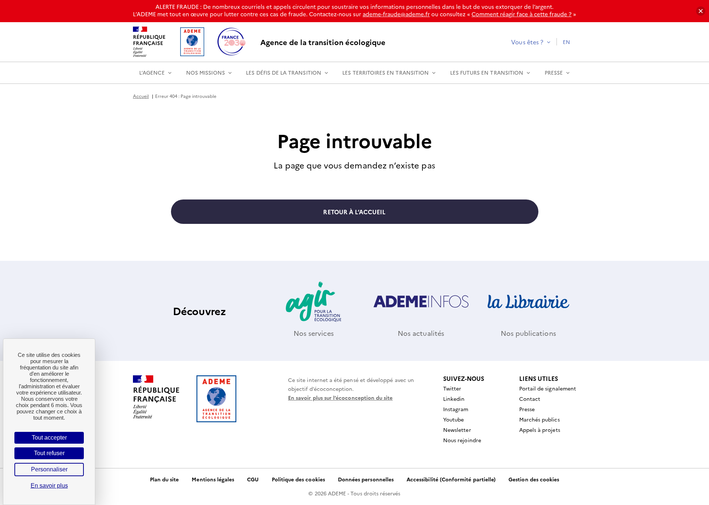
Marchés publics (539, 419)
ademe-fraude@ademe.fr (396, 14)
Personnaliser (49, 469)
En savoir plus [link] (49, 485)
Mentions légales (213, 479)
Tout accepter (49, 437)
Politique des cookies (298, 479)
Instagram (456, 409)
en (566, 41)
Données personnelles (366, 479)
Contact (529, 398)
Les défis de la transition (283, 72)
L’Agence (152, 72)
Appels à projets (539, 429)
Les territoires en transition (385, 72)
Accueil (141, 96)
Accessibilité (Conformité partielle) (451, 479)
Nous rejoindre (462, 440)
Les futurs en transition (486, 72)
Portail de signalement (547, 388)
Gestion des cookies (533, 479)
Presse (554, 72)
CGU (252, 479)
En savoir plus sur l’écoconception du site (340, 397)
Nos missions (205, 72)
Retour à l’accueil (354, 212)
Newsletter (457, 429)
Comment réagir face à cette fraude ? (522, 14)
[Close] (700, 11)
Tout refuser (49, 453)
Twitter (452, 388)
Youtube (453, 419)
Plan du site (164, 479)
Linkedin (454, 398)
